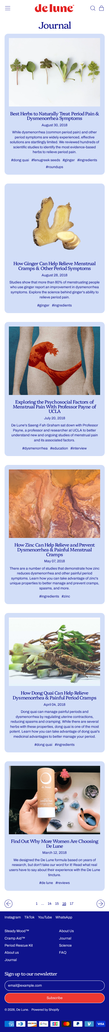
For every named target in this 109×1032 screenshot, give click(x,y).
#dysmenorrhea (35, 448)
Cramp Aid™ (15, 938)
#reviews (63, 883)
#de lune (46, 883)
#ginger (69, 160)
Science (65, 945)
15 (57, 904)
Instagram (13, 917)
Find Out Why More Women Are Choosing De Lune (54, 843)
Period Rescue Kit (19, 945)
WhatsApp (64, 917)
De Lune (22, 1009)
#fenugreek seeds (45, 160)
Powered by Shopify (45, 1009)
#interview (78, 448)
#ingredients (87, 160)
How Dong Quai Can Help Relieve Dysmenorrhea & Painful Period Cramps (54, 695)
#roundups (54, 167)
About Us (66, 931)
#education (59, 448)
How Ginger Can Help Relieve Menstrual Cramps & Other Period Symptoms (54, 265)
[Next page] (101, 904)
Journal (11, 960)
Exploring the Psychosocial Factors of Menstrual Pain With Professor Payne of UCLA (54, 406)
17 (72, 904)
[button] (92, 8)
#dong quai (20, 160)
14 (49, 904)
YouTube (45, 917)
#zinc (66, 596)
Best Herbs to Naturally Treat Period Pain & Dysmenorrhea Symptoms (54, 115)
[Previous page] (9, 904)
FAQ (62, 952)
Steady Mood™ (17, 931)
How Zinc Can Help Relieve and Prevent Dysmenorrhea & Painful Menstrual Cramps (54, 549)
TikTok (29, 917)
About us (12, 952)
